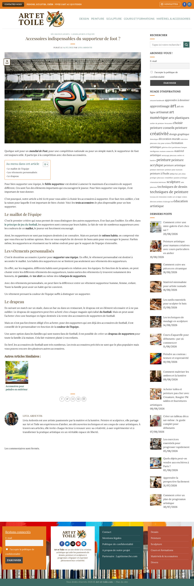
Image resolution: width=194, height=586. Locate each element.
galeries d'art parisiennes (171, 147)
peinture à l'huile (159, 173)
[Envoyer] (186, 45)
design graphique (179, 134)
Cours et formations (139, 18)
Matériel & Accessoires (173, 18)
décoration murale (169, 138)
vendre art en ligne (174, 197)
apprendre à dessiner (177, 100)
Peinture (97, 18)
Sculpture (114, 18)
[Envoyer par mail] (72, 399)
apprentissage (160, 106)
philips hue (174, 174)
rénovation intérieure (158, 182)
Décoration (56, 34)
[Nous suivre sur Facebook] (184, 4)
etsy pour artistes (164, 143)
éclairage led (168, 201)
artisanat (162, 112)
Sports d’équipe (87, 34)
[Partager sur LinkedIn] (83, 399)
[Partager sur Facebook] (61, 399)
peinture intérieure (157, 170)
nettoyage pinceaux (169, 155)
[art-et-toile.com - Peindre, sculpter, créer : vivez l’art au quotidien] (38, 19)
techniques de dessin (172, 186)
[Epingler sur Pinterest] (78, 399)
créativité (159, 133)
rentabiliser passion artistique (176, 178)
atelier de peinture (157, 123)
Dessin (84, 18)
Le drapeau (13, 176)
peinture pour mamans (173, 170)
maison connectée (167, 151)
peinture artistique (175, 165)
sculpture (173, 182)
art (173, 105)
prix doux (182, 174)
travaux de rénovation (158, 197)
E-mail (153, 61)
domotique (154, 139)
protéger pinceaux (157, 178)
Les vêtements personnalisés (22, 172)
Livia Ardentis (85, 47)
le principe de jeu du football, (21, 224)
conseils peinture (175, 128)
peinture (164, 160)
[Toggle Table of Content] (44, 164)
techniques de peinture (169, 192)
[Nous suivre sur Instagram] (189, 4)
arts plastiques (179, 118)
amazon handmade (157, 100)
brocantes (168, 123)
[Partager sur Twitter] (67, 399)
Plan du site (122, 582)
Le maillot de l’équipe (18, 168)
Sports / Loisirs (70, 34)
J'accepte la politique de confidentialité (164, 74)
